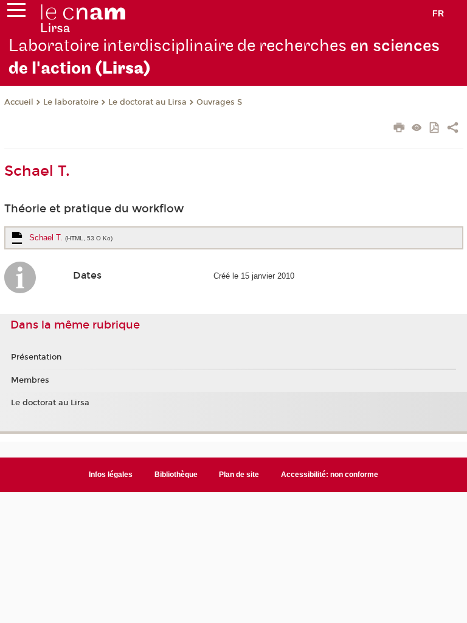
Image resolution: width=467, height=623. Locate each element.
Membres (30, 380)
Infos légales (111, 474)
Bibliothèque (176, 474)
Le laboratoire (71, 102)
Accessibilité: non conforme (329, 474)
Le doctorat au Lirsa (147, 102)
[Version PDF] (435, 128)
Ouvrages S (219, 102)
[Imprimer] (399, 129)
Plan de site (239, 474)
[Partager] (453, 129)
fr (438, 13)
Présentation (36, 357)
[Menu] (16, 13)
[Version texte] (417, 128)
